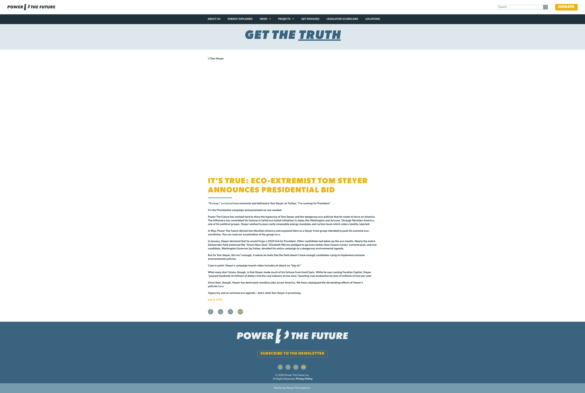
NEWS (264, 19)
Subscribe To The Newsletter (292, 354)
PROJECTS (284, 19)
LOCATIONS (372, 19)
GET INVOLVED (310, 19)
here (277, 234)
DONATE (566, 7)
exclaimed (227, 203)
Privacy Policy (304, 379)
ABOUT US (214, 19)
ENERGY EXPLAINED (240, 19)
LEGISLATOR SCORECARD (342, 19)
